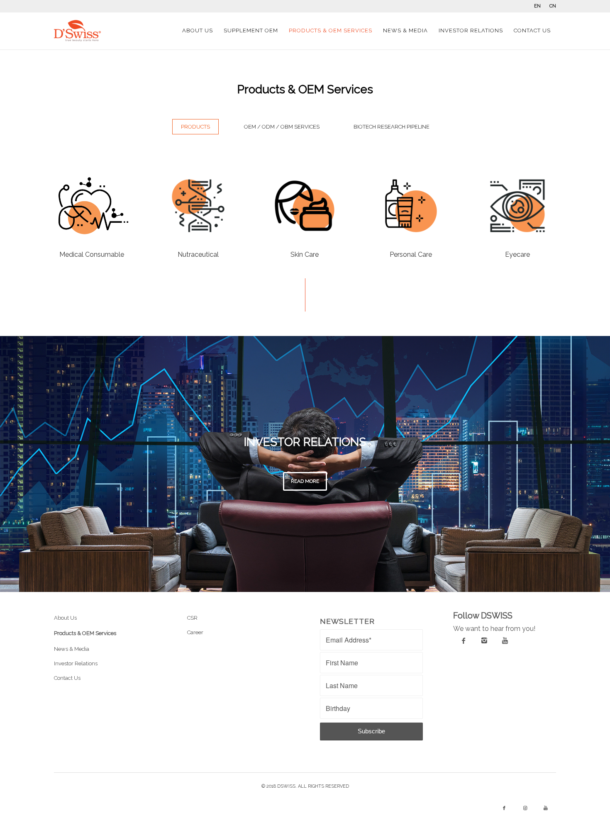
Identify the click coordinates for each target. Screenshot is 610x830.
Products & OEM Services (85, 633)
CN (552, 6)
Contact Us (67, 678)
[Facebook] (463, 640)
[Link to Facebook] (504, 808)
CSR (192, 618)
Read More (305, 481)
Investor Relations (76, 663)
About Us (65, 618)
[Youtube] (505, 640)
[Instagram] (484, 640)
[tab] (195, 130)
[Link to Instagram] (525, 808)
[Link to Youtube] (545, 808)
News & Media (71, 649)
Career (195, 632)
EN (537, 6)
